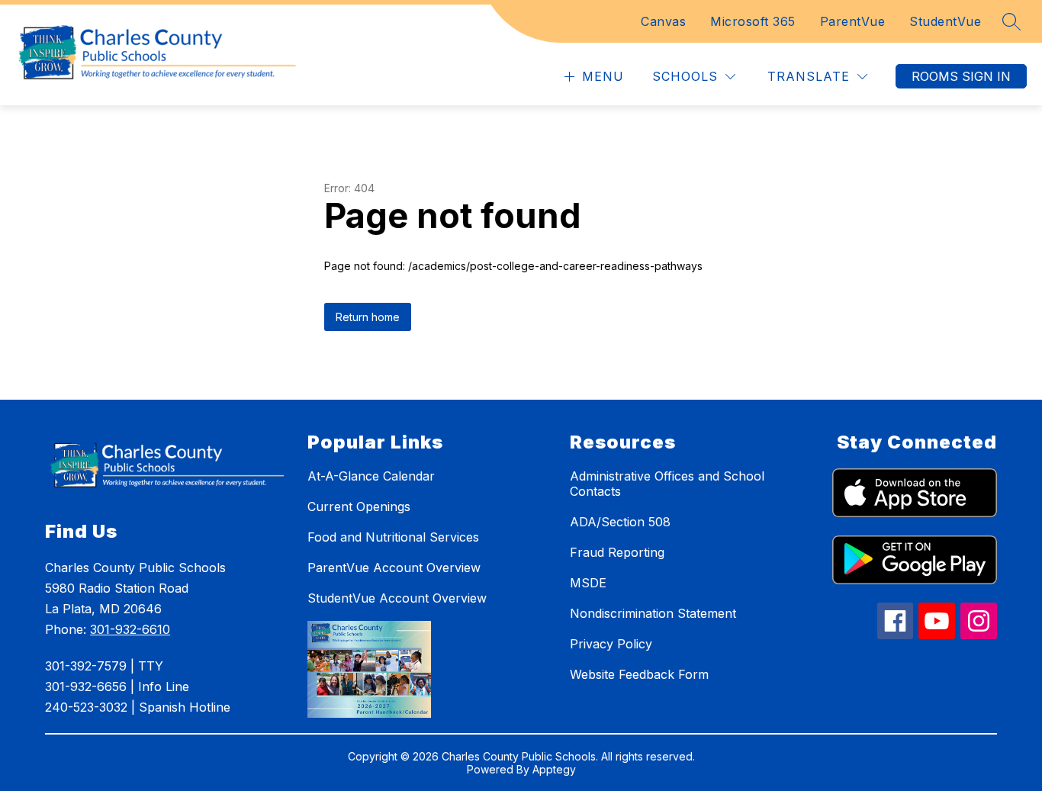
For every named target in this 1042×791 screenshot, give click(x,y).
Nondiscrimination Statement (653, 613)
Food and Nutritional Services (393, 537)
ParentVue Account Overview (394, 567)
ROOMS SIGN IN (961, 76)
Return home (368, 316)
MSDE (588, 582)
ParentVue (853, 21)
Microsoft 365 (753, 21)
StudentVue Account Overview (397, 598)
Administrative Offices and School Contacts (667, 483)
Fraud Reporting (617, 552)
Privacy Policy (611, 643)
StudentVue (945, 21)
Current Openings (358, 506)
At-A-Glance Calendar (371, 476)
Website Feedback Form (639, 674)
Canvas (663, 21)
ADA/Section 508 (620, 521)
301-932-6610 (130, 629)
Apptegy (554, 769)
